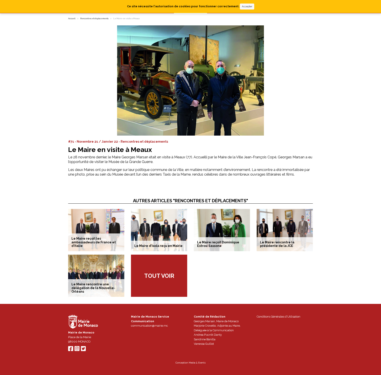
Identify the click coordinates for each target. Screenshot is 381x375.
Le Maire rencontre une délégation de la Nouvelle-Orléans (93, 288)
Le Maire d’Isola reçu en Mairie (158, 246)
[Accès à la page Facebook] (70, 349)
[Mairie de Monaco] (83, 322)
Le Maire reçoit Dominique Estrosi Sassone (218, 244)
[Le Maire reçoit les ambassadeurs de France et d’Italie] (96, 230)
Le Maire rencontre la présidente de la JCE (277, 244)
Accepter (247, 6)
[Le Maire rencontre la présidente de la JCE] (285, 230)
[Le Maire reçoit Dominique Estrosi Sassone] (222, 230)
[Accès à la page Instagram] (77, 349)
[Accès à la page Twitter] (83, 349)
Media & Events (197, 362)
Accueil (71, 18)
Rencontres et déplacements (94, 18)
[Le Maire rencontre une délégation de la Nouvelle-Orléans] (96, 276)
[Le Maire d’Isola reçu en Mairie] (159, 230)
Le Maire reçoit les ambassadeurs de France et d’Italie (93, 242)
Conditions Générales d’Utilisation (278, 316)
